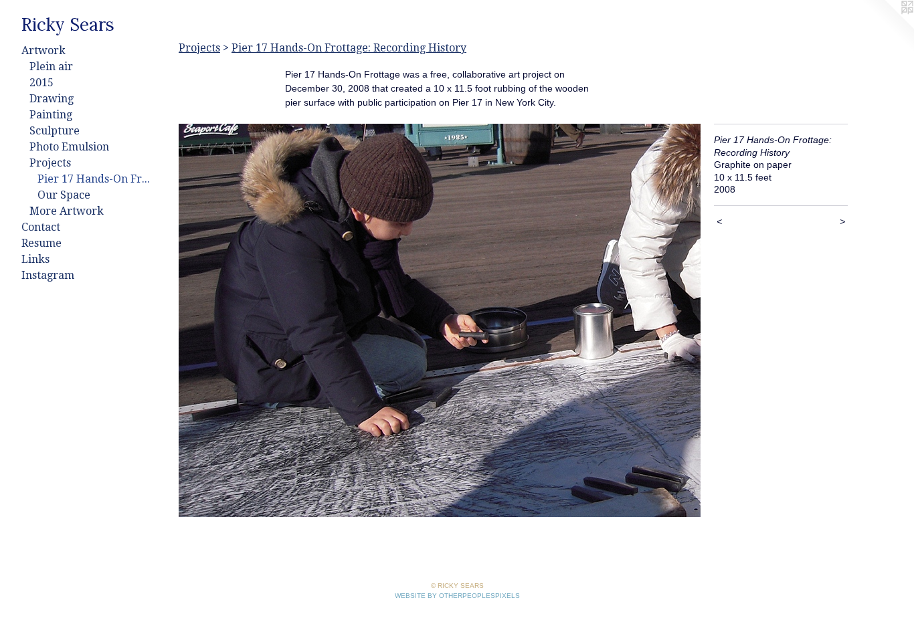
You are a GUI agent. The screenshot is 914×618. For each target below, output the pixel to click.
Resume (41, 243)
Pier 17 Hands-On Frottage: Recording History (96, 179)
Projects (50, 163)
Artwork (43, 50)
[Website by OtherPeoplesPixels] (887, 27)
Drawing (51, 98)
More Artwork (66, 211)
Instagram (47, 275)
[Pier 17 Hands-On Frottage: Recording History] (440, 320)
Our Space (63, 195)
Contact (40, 227)
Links (35, 259)
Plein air (51, 66)
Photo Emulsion (69, 146)
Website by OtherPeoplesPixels (457, 595)
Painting (50, 114)
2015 (41, 82)
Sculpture (54, 130)
